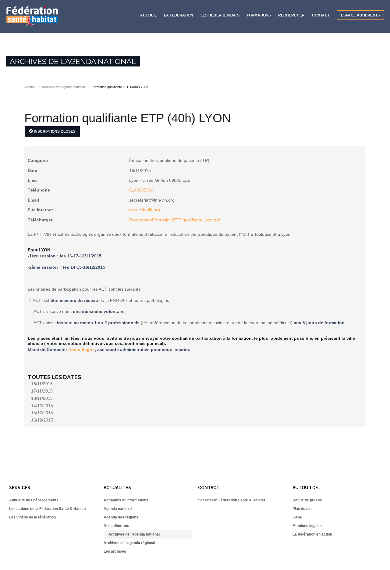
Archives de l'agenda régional (129, 543)
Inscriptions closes (54, 131)
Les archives (115, 551)
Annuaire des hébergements (33, 500)
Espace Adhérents (360, 15)
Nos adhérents (116, 526)
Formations (259, 15)
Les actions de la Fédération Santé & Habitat (47, 509)
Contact (321, 15)
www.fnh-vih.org (144, 209)
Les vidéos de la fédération (32, 517)
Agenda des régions (121, 517)
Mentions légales (307, 526)
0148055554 (141, 190)
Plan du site (302, 509)
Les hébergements (219, 15)
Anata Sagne (81, 349)
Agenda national (118, 509)
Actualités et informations (126, 500)
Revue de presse (307, 500)
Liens (297, 517)
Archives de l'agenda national (63, 87)
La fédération (178, 15)
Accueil (148, 15)
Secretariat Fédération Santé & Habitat (231, 500)
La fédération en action (312, 534)
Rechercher (291, 15)
